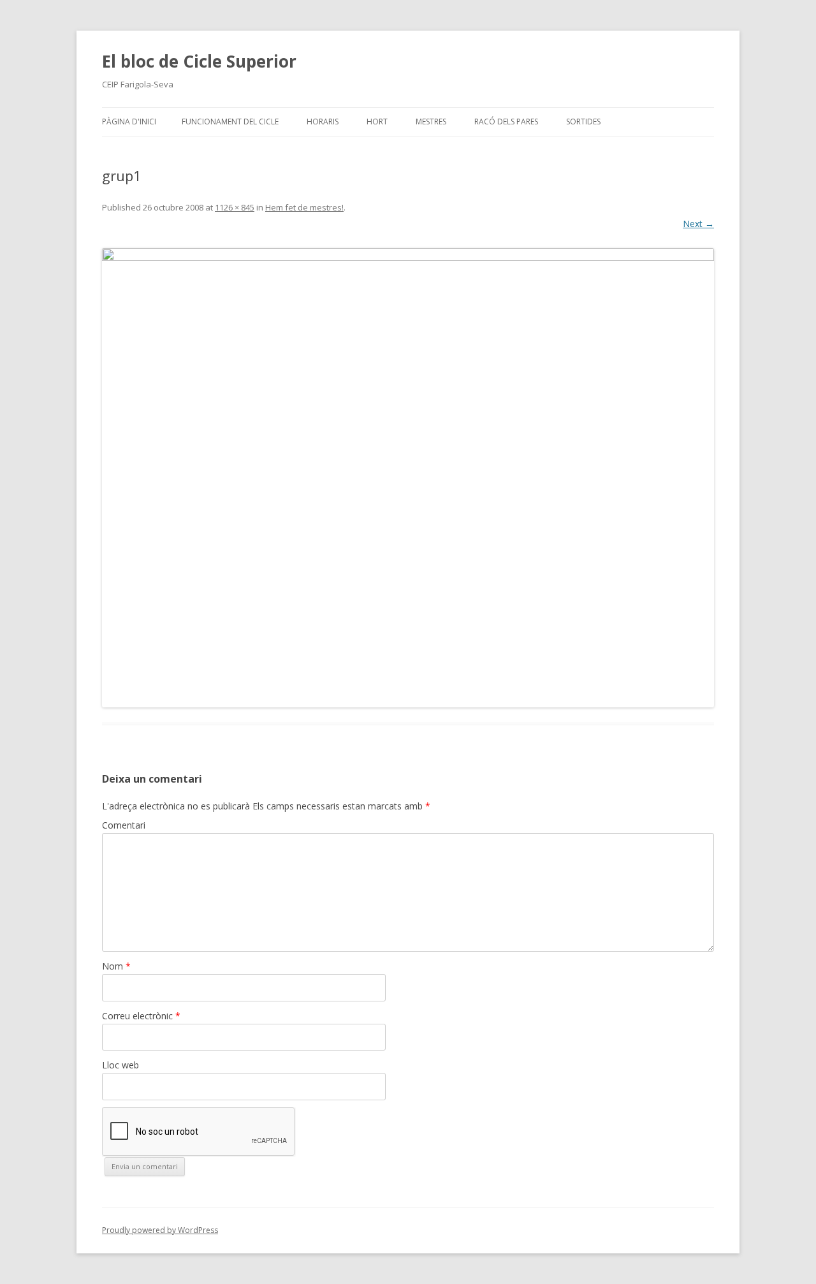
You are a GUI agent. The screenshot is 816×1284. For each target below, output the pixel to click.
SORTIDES (583, 121)
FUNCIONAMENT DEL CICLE (230, 121)
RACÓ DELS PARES (506, 121)
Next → (698, 224)
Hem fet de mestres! (304, 207)
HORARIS (323, 121)
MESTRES (431, 121)
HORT (377, 121)
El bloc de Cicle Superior (199, 61)
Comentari (123, 825)
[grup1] (408, 477)
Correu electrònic (141, 1016)
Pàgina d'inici (129, 121)
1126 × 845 (234, 207)
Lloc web (120, 1065)
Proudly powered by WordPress (160, 1230)
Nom (116, 966)
